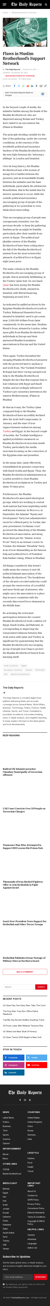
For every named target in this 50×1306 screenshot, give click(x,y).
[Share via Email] (41, 85)
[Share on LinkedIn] (32, 85)
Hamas (29, 670)
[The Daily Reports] (26, 4)
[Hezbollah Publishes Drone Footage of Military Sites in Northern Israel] (25, 942)
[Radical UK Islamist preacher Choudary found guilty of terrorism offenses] (25, 753)
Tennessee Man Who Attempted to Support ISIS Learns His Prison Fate (23, 846)
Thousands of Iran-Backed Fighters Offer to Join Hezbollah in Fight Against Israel (23, 884)
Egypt (23, 666)
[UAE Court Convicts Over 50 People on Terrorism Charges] (25, 792)
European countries (13, 670)
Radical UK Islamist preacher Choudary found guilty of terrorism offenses (22, 772)
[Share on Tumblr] (36, 85)
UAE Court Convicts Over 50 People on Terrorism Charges (24, 810)
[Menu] (4, 4)
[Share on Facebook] (15, 85)
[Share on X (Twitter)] (19, 85)
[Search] (45, 4)
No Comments (11, 79)
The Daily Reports (12, 69)
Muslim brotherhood (20, 674)
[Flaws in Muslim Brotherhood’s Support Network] (25, 32)
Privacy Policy (12, 1287)
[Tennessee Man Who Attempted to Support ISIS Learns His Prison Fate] (25, 829)
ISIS (6, 674)
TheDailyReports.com (20, 1297)
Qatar (6, 284)
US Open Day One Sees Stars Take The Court (24, 1005)
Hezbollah (40, 670)
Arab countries (11, 666)
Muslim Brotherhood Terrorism (20, 76)
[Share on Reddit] (28, 85)
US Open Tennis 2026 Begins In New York (22, 1037)
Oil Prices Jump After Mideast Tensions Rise (23, 1025)
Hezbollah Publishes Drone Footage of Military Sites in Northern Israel (24, 959)
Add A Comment (25, 972)
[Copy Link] (45, 85)
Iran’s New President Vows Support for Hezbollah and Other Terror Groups (24, 923)
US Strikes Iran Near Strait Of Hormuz (20, 1031)
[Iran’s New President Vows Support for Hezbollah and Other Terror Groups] (25, 905)
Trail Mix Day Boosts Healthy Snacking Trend (23, 1020)
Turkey (7, 431)
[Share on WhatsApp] (23, 85)
